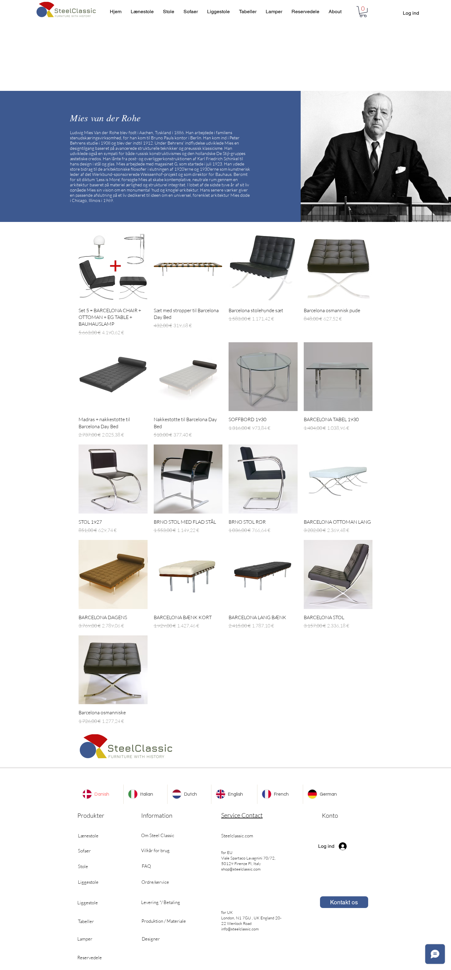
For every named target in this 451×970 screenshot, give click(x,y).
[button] (363, 11)
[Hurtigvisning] (113, 267)
